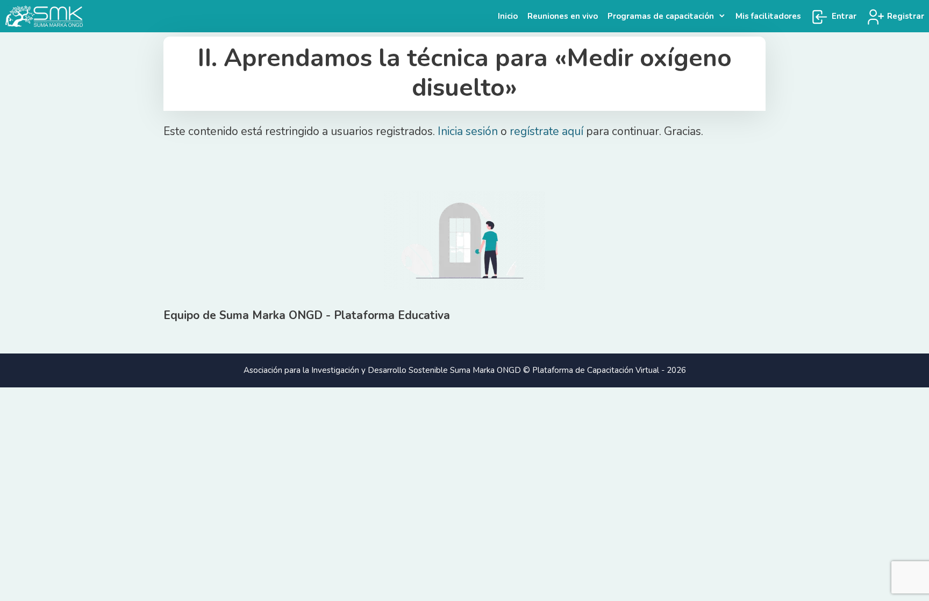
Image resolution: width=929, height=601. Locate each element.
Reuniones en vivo (562, 16)
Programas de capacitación (661, 16)
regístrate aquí (546, 131)
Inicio (508, 16)
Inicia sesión (468, 131)
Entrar (843, 16)
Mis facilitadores (768, 16)
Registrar (904, 16)
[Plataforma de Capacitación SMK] (46, 16)
